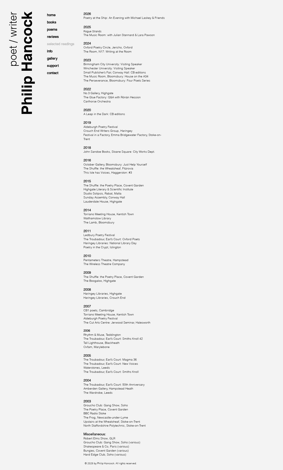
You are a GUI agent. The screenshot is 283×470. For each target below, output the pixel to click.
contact (52, 73)
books (51, 22)
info (49, 51)
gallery (52, 58)
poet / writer (12, 39)
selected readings (60, 44)
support (53, 66)
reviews (53, 37)
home (51, 15)
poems (52, 29)
